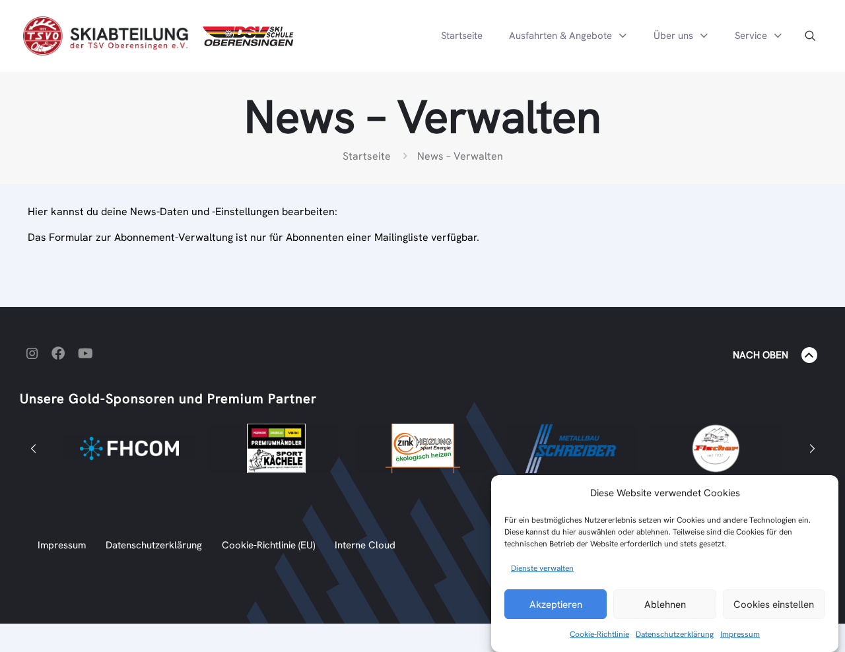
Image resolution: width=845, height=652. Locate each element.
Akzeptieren (555, 604)
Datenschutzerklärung (675, 634)
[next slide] (812, 449)
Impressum (740, 634)
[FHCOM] (129, 448)
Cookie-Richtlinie (599, 634)
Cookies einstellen (773, 604)
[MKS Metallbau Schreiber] (569, 448)
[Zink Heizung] (422, 448)
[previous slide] (33, 449)
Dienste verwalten (542, 568)
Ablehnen (665, 604)
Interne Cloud (365, 545)
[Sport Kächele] (276, 448)
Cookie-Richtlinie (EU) (268, 545)
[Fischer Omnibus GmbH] (715, 448)
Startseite (367, 156)
